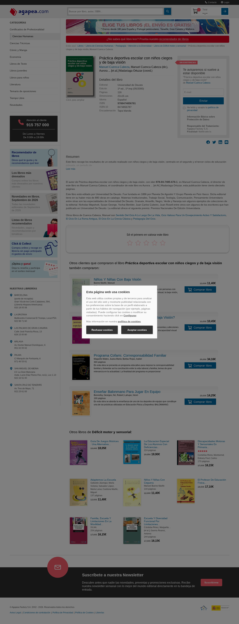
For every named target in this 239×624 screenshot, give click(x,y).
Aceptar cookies (137, 329)
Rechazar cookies (102, 329)
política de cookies (129, 321)
